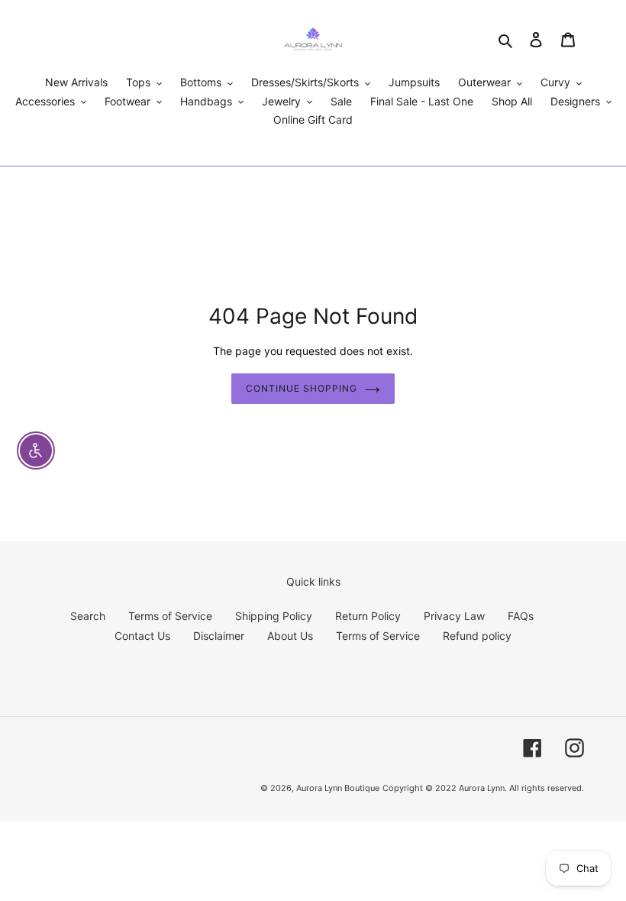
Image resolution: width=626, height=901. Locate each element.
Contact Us (142, 635)
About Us (290, 635)
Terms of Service (170, 615)
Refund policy (477, 635)
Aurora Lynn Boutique (337, 788)
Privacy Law (454, 615)
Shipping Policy (273, 615)
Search (87, 615)
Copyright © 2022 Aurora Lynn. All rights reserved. (483, 788)
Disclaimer (218, 635)
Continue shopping (301, 388)
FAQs (521, 615)
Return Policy (368, 615)
